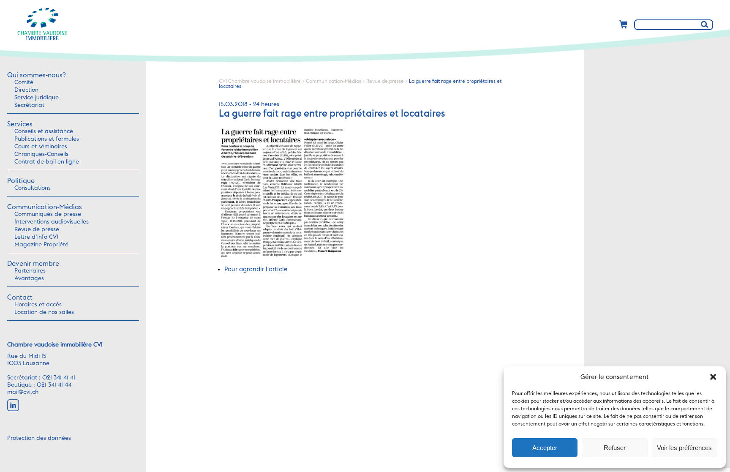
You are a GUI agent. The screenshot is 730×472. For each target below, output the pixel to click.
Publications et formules (46, 139)
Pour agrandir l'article (256, 269)
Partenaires (30, 271)
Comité (23, 82)
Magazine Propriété (41, 245)
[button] (713, 377)
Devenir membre (33, 263)
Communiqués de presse (47, 214)
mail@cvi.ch (22, 392)
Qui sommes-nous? (36, 75)
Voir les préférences (684, 447)
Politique (21, 180)
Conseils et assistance (43, 131)
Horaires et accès (38, 305)
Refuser (615, 447)
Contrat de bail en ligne (46, 162)
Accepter (544, 447)
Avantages (29, 278)
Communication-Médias (44, 207)
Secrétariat (29, 105)
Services (20, 124)
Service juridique (36, 98)
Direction (26, 90)
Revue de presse (36, 229)
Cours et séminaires (40, 147)
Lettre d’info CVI (36, 237)
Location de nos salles (44, 312)
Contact (20, 297)
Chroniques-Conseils (41, 154)
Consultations (32, 188)
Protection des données (39, 438)
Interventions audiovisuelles (51, 222)
